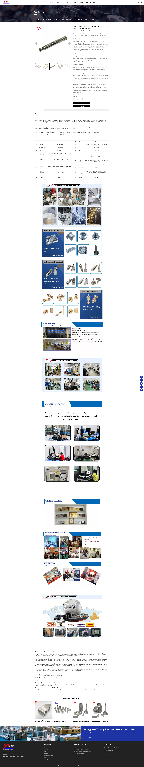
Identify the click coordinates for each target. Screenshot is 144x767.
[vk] (108, 755)
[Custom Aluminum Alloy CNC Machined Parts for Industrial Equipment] (100, 710)
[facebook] (105, 755)
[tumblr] (111, 755)
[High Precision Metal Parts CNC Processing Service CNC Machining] (62, 710)
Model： (74, 94)
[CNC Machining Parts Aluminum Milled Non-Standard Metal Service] (43, 710)
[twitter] (113, 755)
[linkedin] (116, 755)
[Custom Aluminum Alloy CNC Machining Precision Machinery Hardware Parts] (81, 710)
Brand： (74, 96)
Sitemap (86, 765)
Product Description (39, 110)
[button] (69, 43)
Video (76, 717)
